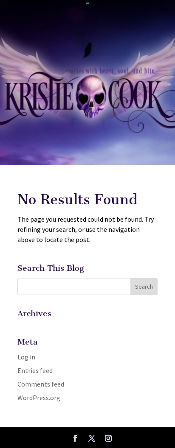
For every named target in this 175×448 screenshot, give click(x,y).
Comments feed (40, 384)
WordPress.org (38, 397)
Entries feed (35, 370)
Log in (26, 357)
